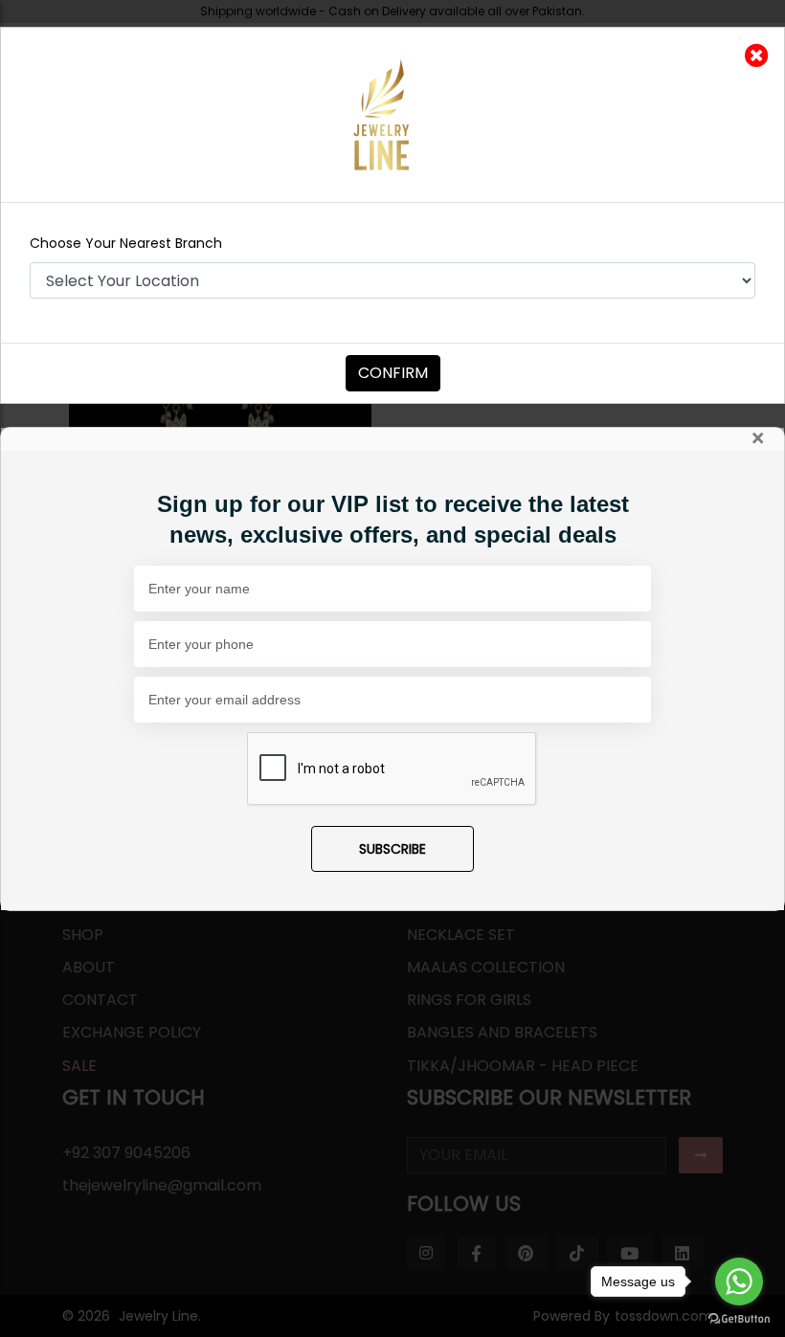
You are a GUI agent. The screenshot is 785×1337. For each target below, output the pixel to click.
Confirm (393, 373)
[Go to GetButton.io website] (739, 1318)
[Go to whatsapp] (739, 1281)
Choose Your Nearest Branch (126, 243)
